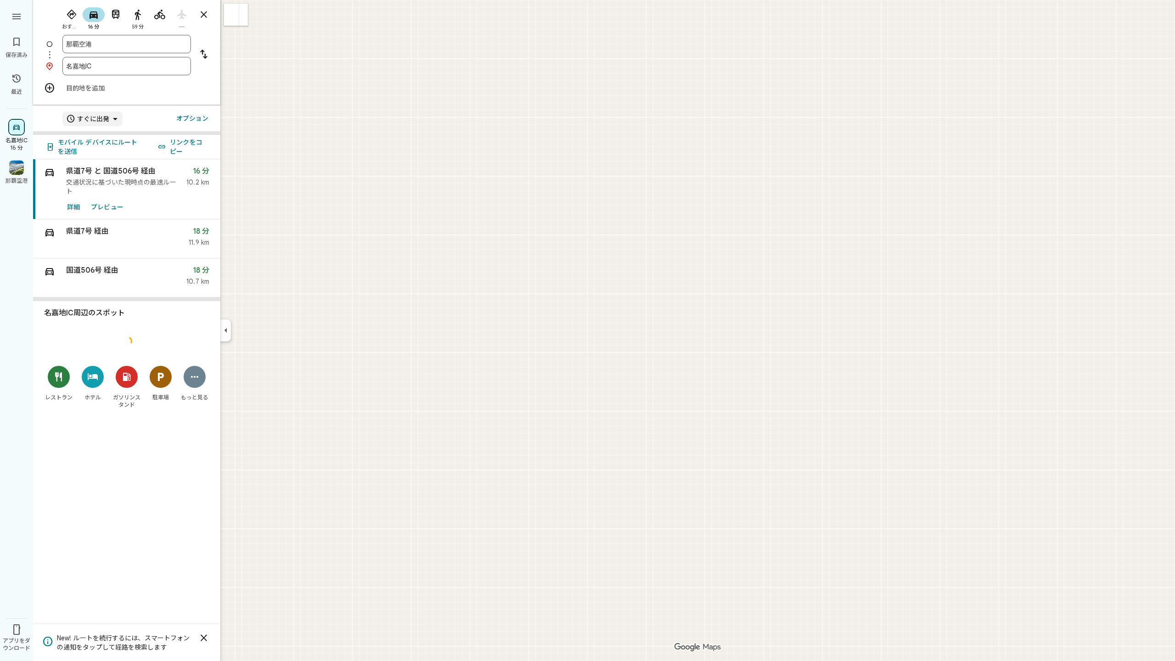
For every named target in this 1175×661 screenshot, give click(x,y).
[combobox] (126, 44)
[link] (126, 189)
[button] (231, 15)
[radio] (72, 17)
